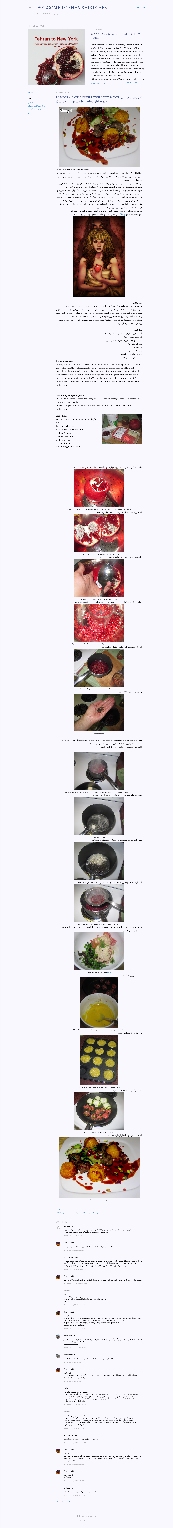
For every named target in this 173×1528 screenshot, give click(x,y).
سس (30, 112)
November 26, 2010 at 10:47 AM (75, 1284)
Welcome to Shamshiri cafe (72, 7)
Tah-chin (110, 972)
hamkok (67, 1335)
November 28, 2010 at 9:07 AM (75, 1362)
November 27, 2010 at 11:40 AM (75, 1305)
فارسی (56, 14)
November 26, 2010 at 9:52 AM (75, 1235)
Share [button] (93, 83)
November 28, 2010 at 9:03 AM (75, 1347)
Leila (66, 1226)
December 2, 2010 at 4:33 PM (74, 1495)
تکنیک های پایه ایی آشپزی (37, 109)
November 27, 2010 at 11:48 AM (75, 1328)
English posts (45, 14)
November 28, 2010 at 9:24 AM (75, 1381)
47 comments (102, 83)
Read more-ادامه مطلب (136, 83)
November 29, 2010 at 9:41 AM (75, 1443)
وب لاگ (122, 214)
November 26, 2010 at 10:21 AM (75, 1269)
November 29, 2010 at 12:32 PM (75, 1464)
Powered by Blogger (88, 1516)
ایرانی (30, 103)
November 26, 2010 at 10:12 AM (75, 1250)
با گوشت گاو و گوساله (36, 106)
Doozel (67, 1243)
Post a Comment (63, 1501)
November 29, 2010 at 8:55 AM (75, 1405)
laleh (66, 1291)
